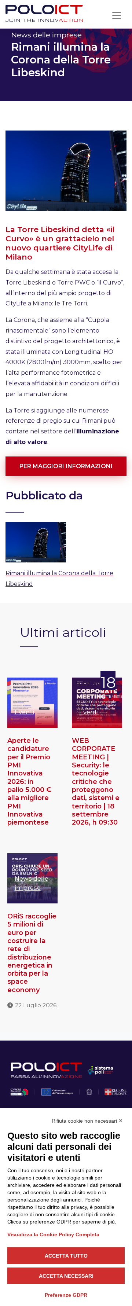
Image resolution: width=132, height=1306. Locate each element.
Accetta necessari (66, 1276)
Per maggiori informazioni (66, 466)
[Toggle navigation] (116, 15)
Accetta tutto (66, 1256)
